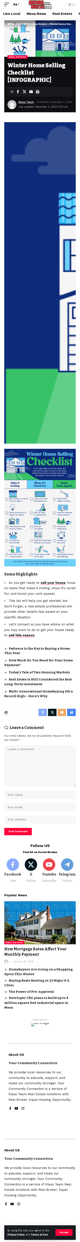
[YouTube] (16, 1109)
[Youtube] (49, 870)
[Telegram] (67, 870)
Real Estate (17, 57)
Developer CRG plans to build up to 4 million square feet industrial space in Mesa (36, 1002)
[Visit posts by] (6, 962)
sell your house (53, 583)
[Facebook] (12, 870)
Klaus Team (26, 102)
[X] (30, 870)
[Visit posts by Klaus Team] (11, 104)
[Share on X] (24, 91)
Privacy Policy (16, 1234)
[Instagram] (23, 1109)
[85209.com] (40, 4)
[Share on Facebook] (18, 91)
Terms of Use (39, 1234)
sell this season (21, 635)
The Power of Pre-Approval (31, 992)
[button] (64, 1232)
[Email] (31, 91)
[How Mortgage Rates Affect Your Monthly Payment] (40, 922)
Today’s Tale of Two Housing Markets (39, 672)
